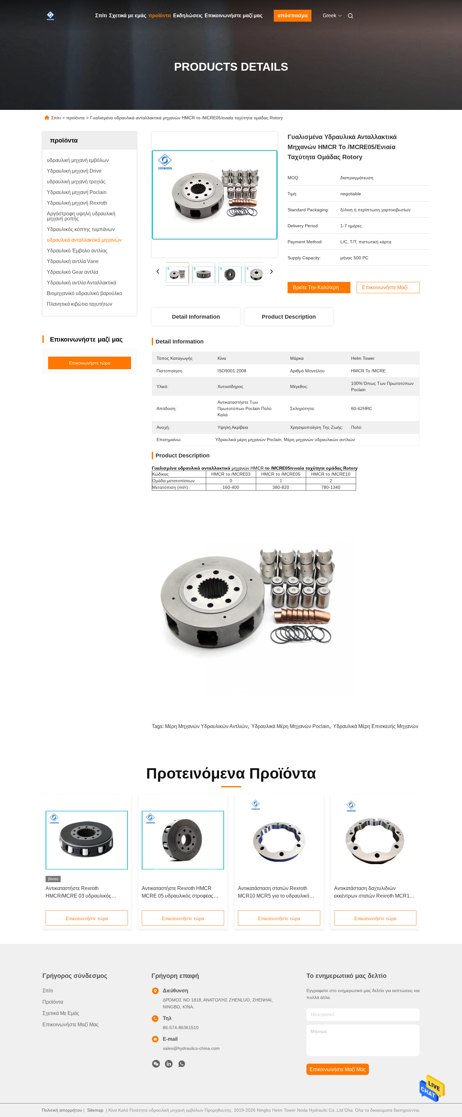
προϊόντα (159, 15)
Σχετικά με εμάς (127, 15)
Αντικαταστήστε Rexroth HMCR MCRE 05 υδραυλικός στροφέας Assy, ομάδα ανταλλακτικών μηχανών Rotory (177, 893)
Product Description (289, 317)
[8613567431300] (181, 1065)
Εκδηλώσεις (187, 15)
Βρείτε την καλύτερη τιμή (321, 287)
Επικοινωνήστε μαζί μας (233, 15)
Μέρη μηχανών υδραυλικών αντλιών (206, 726)
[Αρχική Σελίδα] (51, 15)
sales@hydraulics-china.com (191, 1048)
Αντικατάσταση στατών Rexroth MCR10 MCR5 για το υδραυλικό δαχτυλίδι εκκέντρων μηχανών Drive (278, 893)
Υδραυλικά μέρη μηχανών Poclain (290, 726)
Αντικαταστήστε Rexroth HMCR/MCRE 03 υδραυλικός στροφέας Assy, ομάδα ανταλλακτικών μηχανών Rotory (81, 893)
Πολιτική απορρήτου (62, 1110)
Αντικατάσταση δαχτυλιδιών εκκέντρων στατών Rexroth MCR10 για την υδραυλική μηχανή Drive (373, 893)
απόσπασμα (293, 15)
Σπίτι (101, 15)
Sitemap (95, 1110)
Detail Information (196, 317)
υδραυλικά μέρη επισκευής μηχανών (375, 726)
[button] (53, 855)
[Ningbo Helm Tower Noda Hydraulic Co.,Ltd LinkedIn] (168, 1065)
